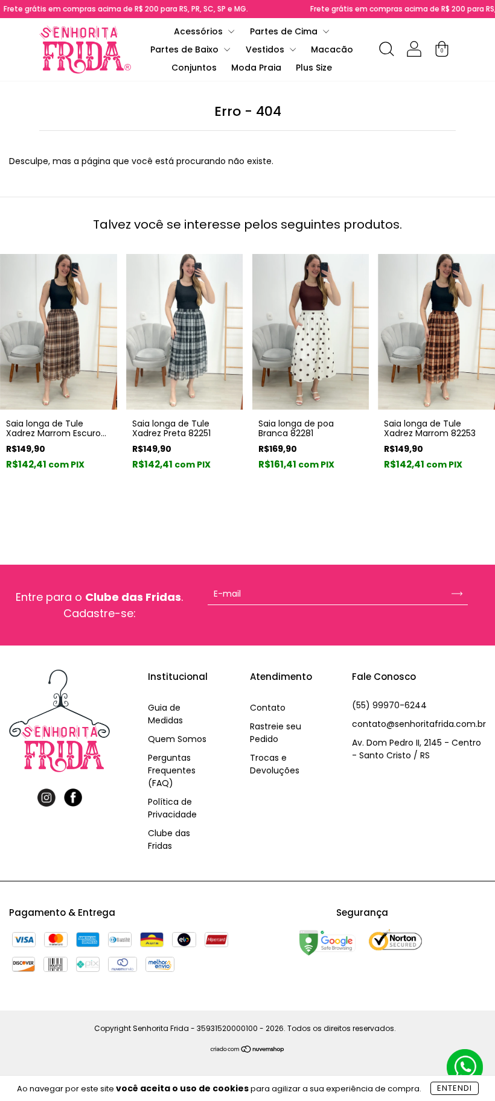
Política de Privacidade (172, 808)
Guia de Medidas (165, 714)
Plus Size (314, 68)
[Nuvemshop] (248, 1050)
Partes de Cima (285, 31)
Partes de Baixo (185, 49)
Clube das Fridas (169, 839)
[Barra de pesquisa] (386, 51)
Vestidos (266, 49)
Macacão (332, 49)
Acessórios (199, 31)
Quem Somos (177, 739)
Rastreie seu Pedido (275, 732)
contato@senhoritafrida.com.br (419, 724)
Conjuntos (194, 68)
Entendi (454, 1088)
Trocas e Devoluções (274, 764)
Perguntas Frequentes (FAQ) (172, 770)
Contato (268, 708)
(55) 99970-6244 (389, 705)
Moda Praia (256, 68)
